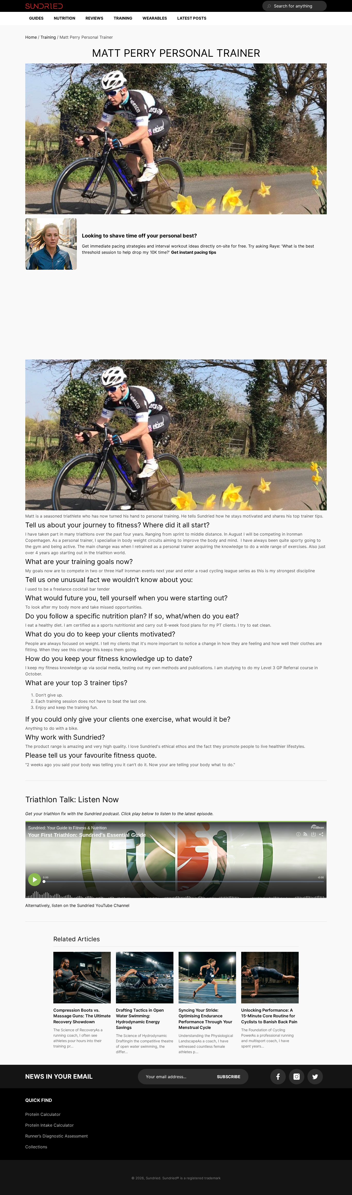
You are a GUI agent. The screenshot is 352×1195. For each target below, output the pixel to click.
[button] (39, 18)
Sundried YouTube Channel (103, 905)
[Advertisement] (176, 310)
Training (48, 37)
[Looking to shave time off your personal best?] (51, 244)
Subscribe (228, 1076)
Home (31, 37)
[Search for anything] (294, 6)
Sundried (153, 1178)
